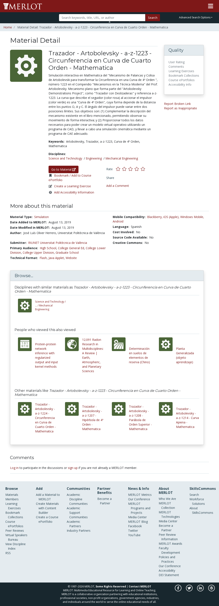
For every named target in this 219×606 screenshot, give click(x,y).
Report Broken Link (177, 104)
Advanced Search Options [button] (194, 17)
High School (48, 248)
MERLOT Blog (138, 522)
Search (152, 18)
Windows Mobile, (192, 217)
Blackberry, (155, 217)
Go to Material (61, 169)
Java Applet (56, 258)
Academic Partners (74, 524)
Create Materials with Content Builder (47, 508)
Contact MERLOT (140, 586)
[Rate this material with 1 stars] (119, 169)
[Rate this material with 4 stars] (138, 169)
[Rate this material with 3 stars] (131, 169)
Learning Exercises (13, 506)
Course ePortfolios (14, 524)
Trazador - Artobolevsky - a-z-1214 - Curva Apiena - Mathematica (187, 418)
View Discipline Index (15, 546)
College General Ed (71, 248)
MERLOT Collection (167, 505)
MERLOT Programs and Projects (139, 508)
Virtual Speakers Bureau (16, 537)
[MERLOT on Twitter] (189, 590)
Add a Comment (117, 186)
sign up (73, 468)
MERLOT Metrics (140, 495)
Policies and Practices (167, 559)
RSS (8, 553)
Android (118, 221)
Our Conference (139, 499)
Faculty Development (169, 550)
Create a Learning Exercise (72, 186)
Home (7, 27)
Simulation (41, 217)
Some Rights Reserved (111, 586)
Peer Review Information (168, 537)
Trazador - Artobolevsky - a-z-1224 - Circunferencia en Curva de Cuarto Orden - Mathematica (45, 417)
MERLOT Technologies (169, 514)
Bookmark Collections (14, 515)
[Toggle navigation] (211, 6)
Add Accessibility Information (74, 192)
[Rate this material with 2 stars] (125, 169)
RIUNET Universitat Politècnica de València (57, 243)
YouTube (134, 535)
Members (12, 499)
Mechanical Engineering (121, 158)
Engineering (94, 158)
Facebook (135, 526)
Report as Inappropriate (180, 108)
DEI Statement (169, 575)
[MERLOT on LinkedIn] (200, 590)
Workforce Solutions (197, 501)
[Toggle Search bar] (110, 21)
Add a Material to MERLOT (48, 497)
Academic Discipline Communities (77, 499)
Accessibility (167, 570)
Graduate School (67, 252)
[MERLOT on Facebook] (178, 590)
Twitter (133, 530)
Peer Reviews (14, 530)
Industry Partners (78, 530)
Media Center (137, 517)
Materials (11, 495)
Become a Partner (104, 501)
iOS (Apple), (171, 217)
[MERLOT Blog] (211, 590)
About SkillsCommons (201, 510)
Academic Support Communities (77, 512)
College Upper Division (38, 252)
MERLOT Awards (170, 544)
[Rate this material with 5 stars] (143, 169)
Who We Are (167, 499)
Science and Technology (65, 158)
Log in (14, 468)
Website (71, 258)
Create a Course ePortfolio (47, 519)
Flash (43, 258)
